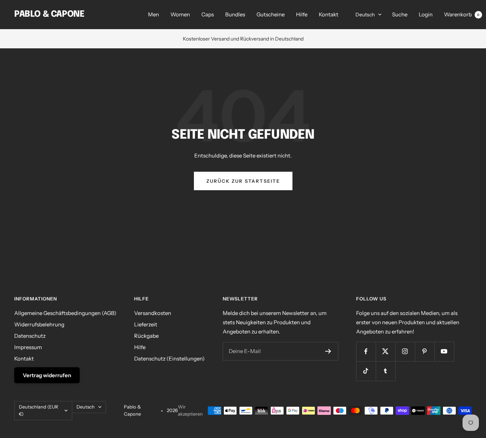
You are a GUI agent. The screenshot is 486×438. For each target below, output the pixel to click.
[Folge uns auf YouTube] (444, 351)
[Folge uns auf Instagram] (405, 351)
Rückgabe (146, 335)
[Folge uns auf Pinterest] (424, 351)
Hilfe (301, 14)
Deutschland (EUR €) (38, 410)
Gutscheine (271, 14)
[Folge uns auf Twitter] (385, 351)
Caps (207, 14)
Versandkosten (152, 313)
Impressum (28, 347)
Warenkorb (462, 14)
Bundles (235, 14)
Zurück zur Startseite (243, 181)
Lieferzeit (145, 324)
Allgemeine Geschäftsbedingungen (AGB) (65, 313)
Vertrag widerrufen (47, 375)
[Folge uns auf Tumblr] (385, 371)
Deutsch (365, 14)
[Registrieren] (328, 351)
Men (153, 14)
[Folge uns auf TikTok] (366, 371)
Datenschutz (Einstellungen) (169, 358)
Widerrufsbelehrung (39, 324)
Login (426, 14)
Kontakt (328, 14)
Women (180, 14)
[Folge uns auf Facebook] (366, 351)
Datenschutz (30, 335)
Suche (399, 14)
